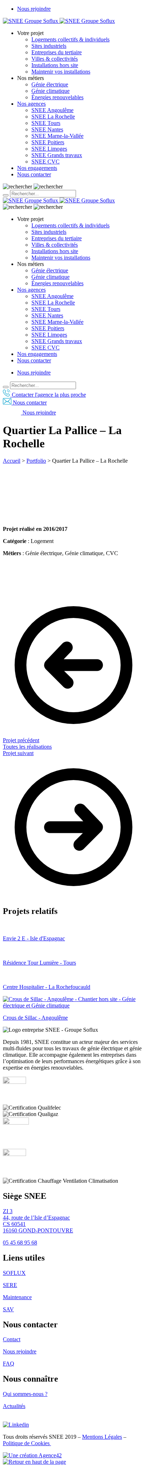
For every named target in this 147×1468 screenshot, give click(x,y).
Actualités (14, 1406)
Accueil (11, 461)
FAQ (8, 1364)
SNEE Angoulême (52, 110)
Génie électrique (49, 84)
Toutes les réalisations (27, 747)
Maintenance (17, 1297)
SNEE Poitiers (47, 142)
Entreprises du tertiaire (56, 52)
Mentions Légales (102, 1437)
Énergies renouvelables (57, 97)
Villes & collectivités (54, 59)
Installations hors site (54, 65)
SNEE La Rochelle (53, 117)
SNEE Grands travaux (56, 155)
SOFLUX (14, 1273)
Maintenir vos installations (60, 72)
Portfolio (36, 461)
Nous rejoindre (34, 9)
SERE (10, 1285)
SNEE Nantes (47, 129)
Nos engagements (37, 168)
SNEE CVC (45, 162)
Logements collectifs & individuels (70, 39)
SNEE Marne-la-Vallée (57, 136)
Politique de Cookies (27, 1443)
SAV (8, 1309)
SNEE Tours (45, 123)
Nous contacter (34, 174)
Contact (11, 1339)
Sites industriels (48, 46)
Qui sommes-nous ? (25, 1394)
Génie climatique (50, 91)
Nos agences (31, 104)
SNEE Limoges (49, 149)
